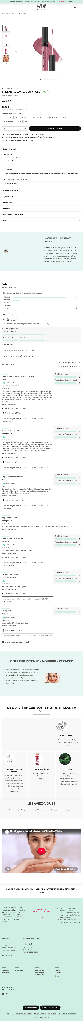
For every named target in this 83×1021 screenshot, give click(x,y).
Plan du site (52, 1014)
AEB (13, 1014)
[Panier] (78, 7)
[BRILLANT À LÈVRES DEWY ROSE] (49, 49)
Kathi (4, 379)
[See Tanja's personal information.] (8, 480)
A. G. (4, 614)
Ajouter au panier (55, 128)
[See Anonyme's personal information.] (11, 433)
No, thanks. (70, 1)
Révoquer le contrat (50, 1008)
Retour (5, 945)
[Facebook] (3, 994)
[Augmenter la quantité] (25, 128)
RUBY (27, 121)
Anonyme (6, 433)
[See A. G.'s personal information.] (7, 614)
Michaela (5, 541)
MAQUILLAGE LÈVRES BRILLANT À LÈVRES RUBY (35, 468)
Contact (5, 942)
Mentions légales (40, 1014)
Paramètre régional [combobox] (23, 356)
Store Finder (32, 1008)
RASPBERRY (8, 121)
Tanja (4, 480)
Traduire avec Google (9, 404)
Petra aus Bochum (9, 577)
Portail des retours (9, 948)
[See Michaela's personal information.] (10, 541)
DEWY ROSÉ (36, 117)
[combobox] (71, 363)
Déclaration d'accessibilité (67, 1014)
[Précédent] (16, 51)
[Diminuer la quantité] (4, 128)
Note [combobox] (5, 356)
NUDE (64, 117)
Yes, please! (61, 1)
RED (19, 121)
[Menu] (4, 6)
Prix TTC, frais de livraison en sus (17, 110)
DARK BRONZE (21, 117)
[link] (15, 319)
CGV (8, 1014)
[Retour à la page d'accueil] (41, 7)
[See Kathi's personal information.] (8, 379)
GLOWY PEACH (51, 117)
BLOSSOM (8, 117)
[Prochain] (81, 51)
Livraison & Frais (8, 950)
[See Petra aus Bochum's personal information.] (18, 577)
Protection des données (24, 1014)
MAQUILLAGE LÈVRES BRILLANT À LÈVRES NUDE (35, 636)
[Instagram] (7, 994)
